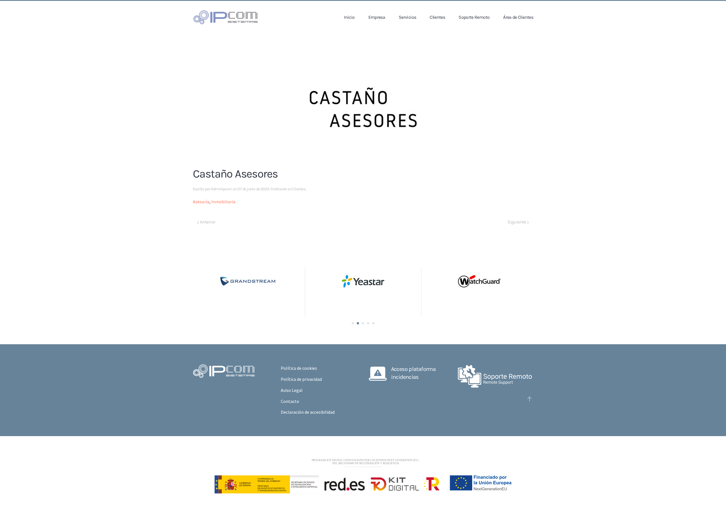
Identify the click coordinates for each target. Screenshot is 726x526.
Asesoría (201, 201)
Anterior (207, 222)
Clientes (437, 17)
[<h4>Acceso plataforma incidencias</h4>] (378, 372)
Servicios (407, 17)
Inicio (349, 17)
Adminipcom (221, 189)
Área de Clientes (518, 17)
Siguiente (517, 222)
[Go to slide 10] (368, 323)
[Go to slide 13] (373, 323)
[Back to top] (529, 399)
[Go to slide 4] (358, 323)
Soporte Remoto (474, 17)
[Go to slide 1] (353, 323)
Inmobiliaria (223, 201)
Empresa (376, 17)
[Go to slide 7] (363, 323)
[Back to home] (225, 17)
